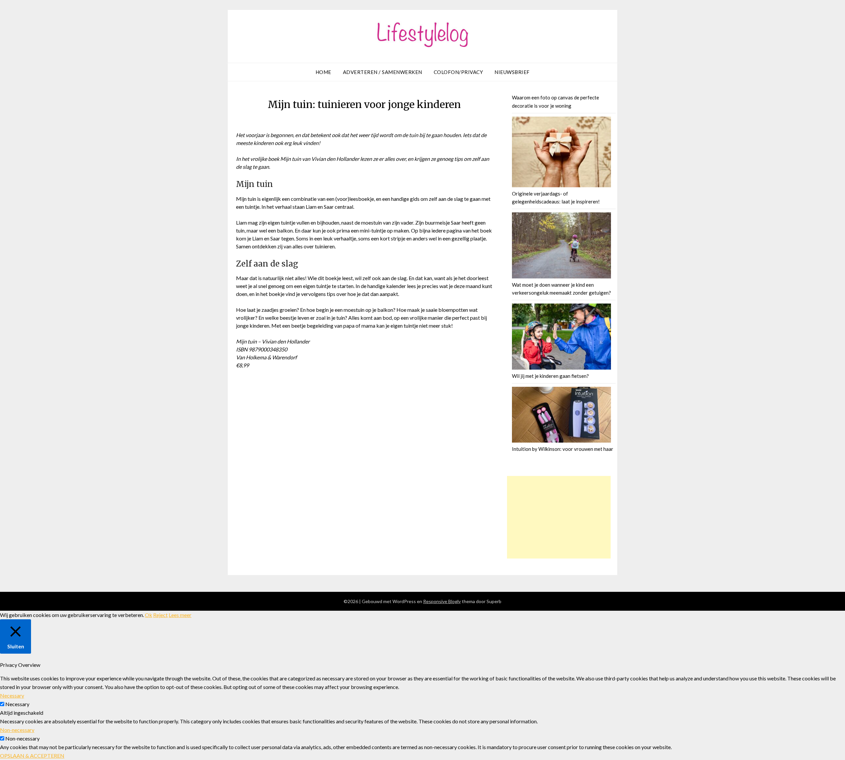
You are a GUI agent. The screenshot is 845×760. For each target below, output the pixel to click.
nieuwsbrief (512, 72)
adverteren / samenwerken (382, 72)
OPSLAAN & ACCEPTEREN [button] (32, 755)
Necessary (17, 704)
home (323, 72)
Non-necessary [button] (17, 730)
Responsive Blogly (442, 601)
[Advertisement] (559, 517)
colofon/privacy (458, 72)
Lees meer (180, 615)
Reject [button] (160, 615)
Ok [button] (148, 615)
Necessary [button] (12, 695)
